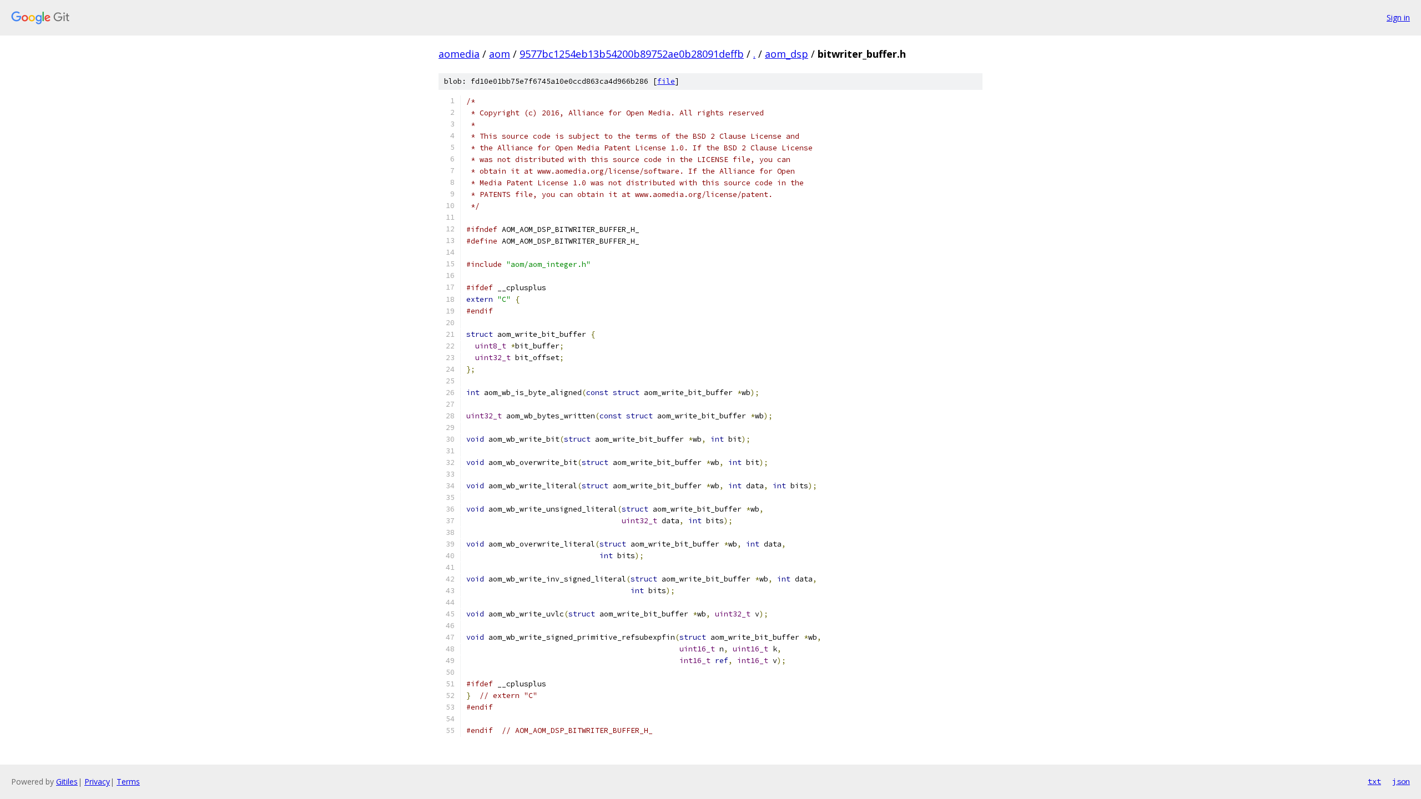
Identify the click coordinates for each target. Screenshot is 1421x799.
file (666, 81)
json (1401, 781)
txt (1374, 781)
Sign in (1398, 17)
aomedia (459, 53)
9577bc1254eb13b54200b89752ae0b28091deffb (632, 53)
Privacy (97, 781)
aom (499, 53)
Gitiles (67, 781)
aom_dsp (786, 53)
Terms (128, 781)
